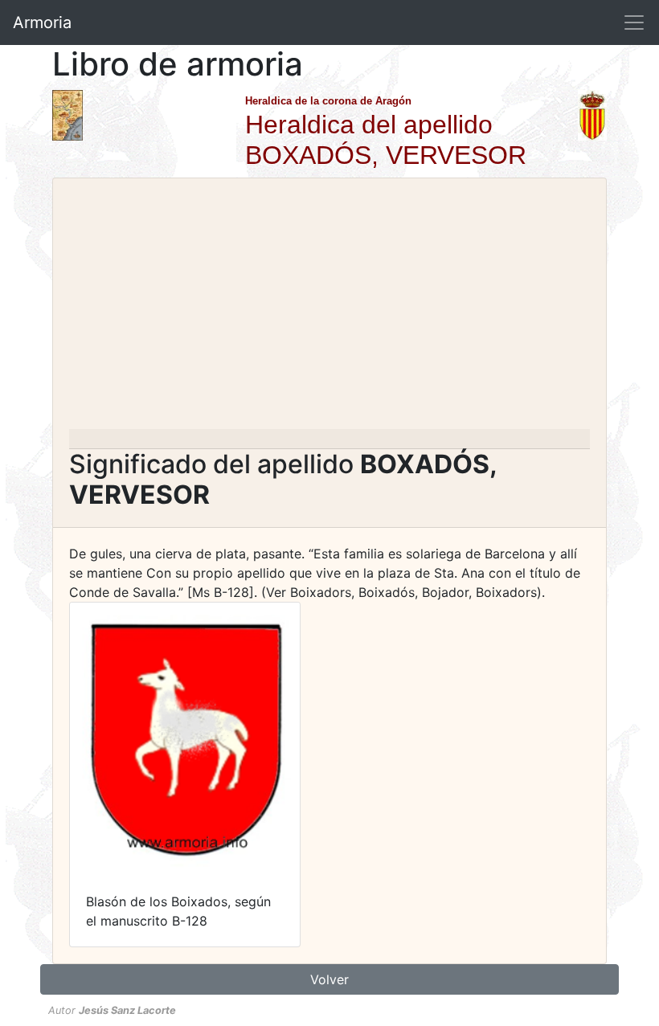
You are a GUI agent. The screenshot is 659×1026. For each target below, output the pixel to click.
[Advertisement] (329, 308)
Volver (329, 979)
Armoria (42, 22)
